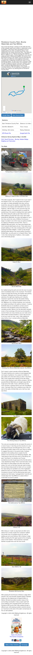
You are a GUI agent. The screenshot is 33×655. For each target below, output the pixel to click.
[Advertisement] (16, 22)
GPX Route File (6, 133)
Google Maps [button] (6, 115)
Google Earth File (25, 133)
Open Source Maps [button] (18, 115)
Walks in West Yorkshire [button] (12, 645)
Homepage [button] (24, 645)
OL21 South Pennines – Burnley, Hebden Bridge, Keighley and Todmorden (15, 140)
